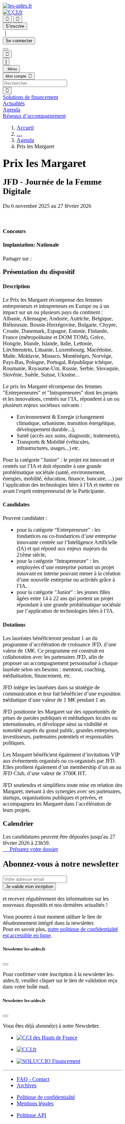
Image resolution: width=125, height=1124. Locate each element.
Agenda (25, 140)
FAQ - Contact (33, 1079)
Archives (26, 1085)
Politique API (31, 1115)
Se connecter (19, 40)
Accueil (25, 128)
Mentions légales (35, 1103)
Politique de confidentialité (46, 1097)
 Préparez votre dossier (30, 849)
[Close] (5, 964)
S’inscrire (15, 26)
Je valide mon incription (29, 886)
